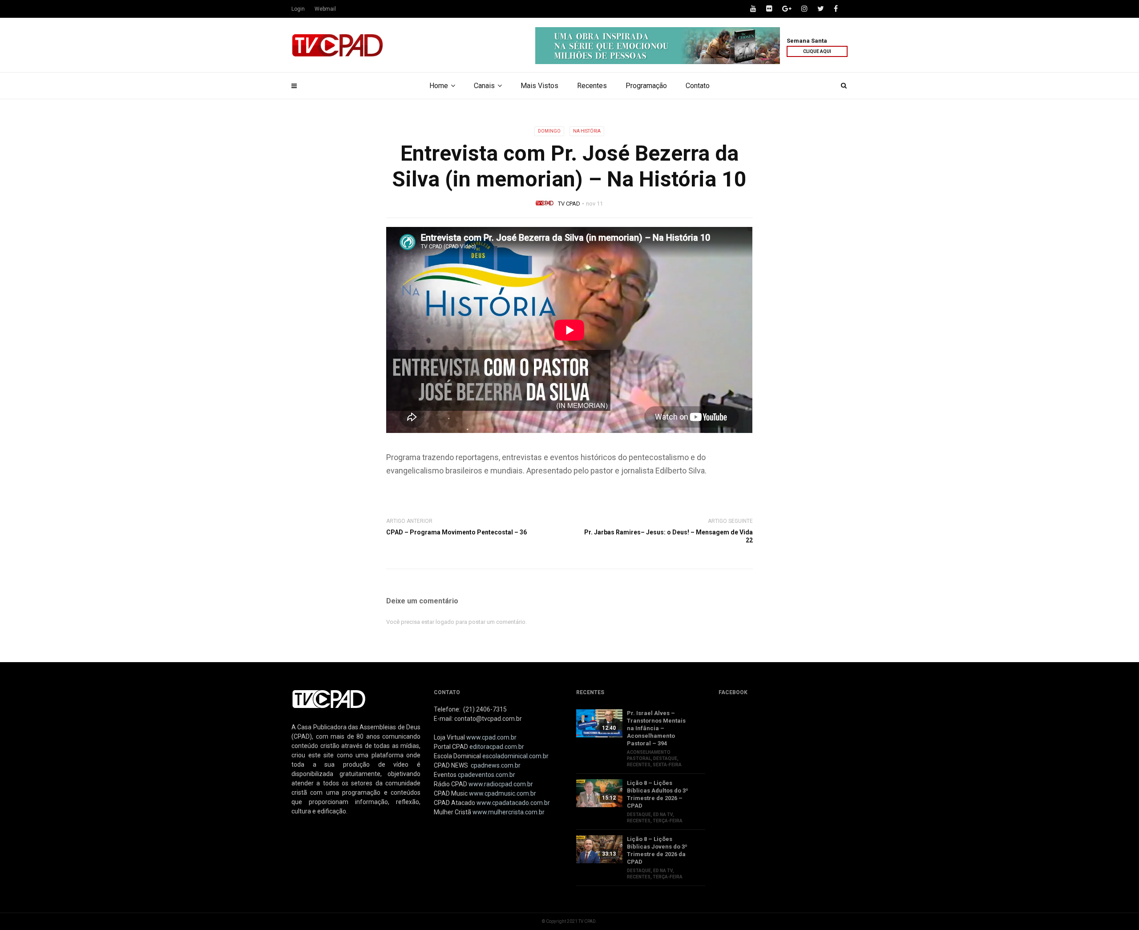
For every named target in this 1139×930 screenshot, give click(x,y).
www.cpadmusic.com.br (502, 793)
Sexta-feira (667, 764)
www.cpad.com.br (491, 737)
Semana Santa (807, 40)
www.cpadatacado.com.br (513, 802)
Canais (484, 85)
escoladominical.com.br (515, 756)
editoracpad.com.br (496, 746)
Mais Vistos (539, 85)
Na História (587, 131)
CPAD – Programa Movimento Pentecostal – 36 (456, 532)
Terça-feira (668, 820)
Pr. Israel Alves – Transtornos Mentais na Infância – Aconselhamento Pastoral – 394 (656, 728)
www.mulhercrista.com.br (509, 812)
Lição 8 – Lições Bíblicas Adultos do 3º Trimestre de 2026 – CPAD (657, 794)
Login (298, 9)
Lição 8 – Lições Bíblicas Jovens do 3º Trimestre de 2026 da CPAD (657, 850)
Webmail (325, 9)
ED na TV (663, 814)
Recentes (592, 85)
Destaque (665, 758)
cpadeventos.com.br (486, 774)
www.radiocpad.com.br (501, 784)
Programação (646, 85)
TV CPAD (569, 203)
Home (438, 85)
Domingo (549, 131)
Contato (698, 85)
